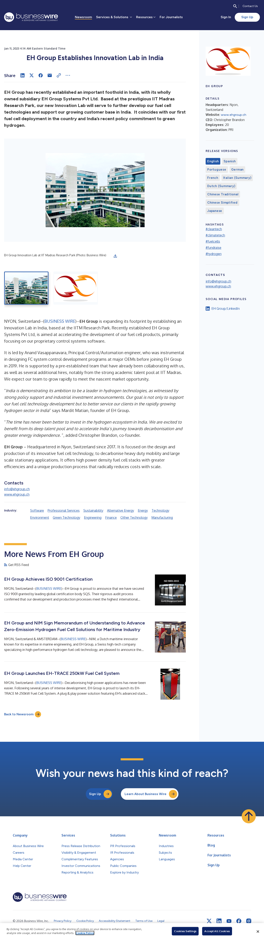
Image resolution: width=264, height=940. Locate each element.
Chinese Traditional (222, 194)
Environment (39, 517)
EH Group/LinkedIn (225, 308)
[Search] (235, 6)
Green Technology (66, 517)
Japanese (214, 211)
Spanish (230, 161)
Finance (111, 517)
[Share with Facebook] (40, 75)
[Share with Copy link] (58, 75)
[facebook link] (238, 921)
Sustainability (93, 510)
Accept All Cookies (217, 931)
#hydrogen (214, 254)
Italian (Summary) (237, 178)
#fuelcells (213, 241)
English (213, 161)
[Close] (258, 931)
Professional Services (64, 510)
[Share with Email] (49, 75)
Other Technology (134, 517)
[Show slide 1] (26, 288)
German (237, 169)
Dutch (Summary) (221, 186)
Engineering (92, 517)
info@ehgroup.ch (17, 489)
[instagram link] (248, 921)
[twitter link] (209, 921)
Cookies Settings (185, 931)
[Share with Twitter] (31, 75)
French (212, 178)
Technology (160, 510)
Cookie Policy (85, 933)
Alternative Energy (120, 510)
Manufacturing (162, 517)
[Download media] (115, 255)
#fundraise (213, 248)
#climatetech (215, 235)
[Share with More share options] (68, 75)
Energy (143, 510)
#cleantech (214, 229)
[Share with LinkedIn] (22, 75)
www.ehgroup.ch (16, 494)
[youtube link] (228, 921)
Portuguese (216, 169)
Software (37, 510)
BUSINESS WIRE (59, 321)
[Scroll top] (249, 816)
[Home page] (31, 17)
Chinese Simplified (222, 202)
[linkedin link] (219, 921)
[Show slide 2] (75, 288)
